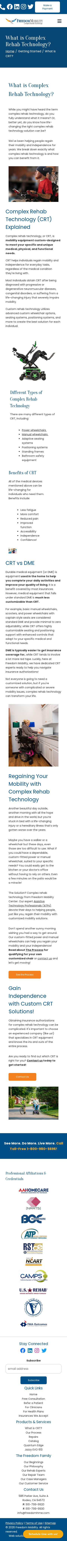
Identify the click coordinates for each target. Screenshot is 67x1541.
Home (10, 51)
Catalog (33, 1441)
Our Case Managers (34, 1479)
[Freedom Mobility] (24, 21)
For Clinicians (33, 1407)
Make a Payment (47, 7)
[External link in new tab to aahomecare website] (33, 1191)
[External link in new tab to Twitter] (31, 7)
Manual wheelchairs (35, 434)
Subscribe (33, 1360)
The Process (34, 950)
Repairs (33, 1437)
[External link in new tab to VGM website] (33, 1307)
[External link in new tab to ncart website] (33, 1262)
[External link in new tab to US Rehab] (33, 1290)
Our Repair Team (34, 1475)
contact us (45, 958)
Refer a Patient (33, 1403)
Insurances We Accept (33, 1416)
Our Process (33, 1432)
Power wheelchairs (34, 430)
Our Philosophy (33, 1466)
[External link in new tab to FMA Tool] (33, 1324)
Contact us (35, 1060)
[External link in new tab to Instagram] (23, 7)
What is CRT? (33, 1428)
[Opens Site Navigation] (59, 21)
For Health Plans (33, 1411)
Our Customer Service (33, 1483)
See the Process (25, 974)
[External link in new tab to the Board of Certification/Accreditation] (33, 1219)
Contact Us (22, 1076)
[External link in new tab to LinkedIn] (16, 7)
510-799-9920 (35, 1504)
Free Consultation (33, 1399)
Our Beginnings (33, 1462)
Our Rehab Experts (33, 1470)
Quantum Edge (34, 1445)
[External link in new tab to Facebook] (10, 7)
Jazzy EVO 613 (33, 1449)
